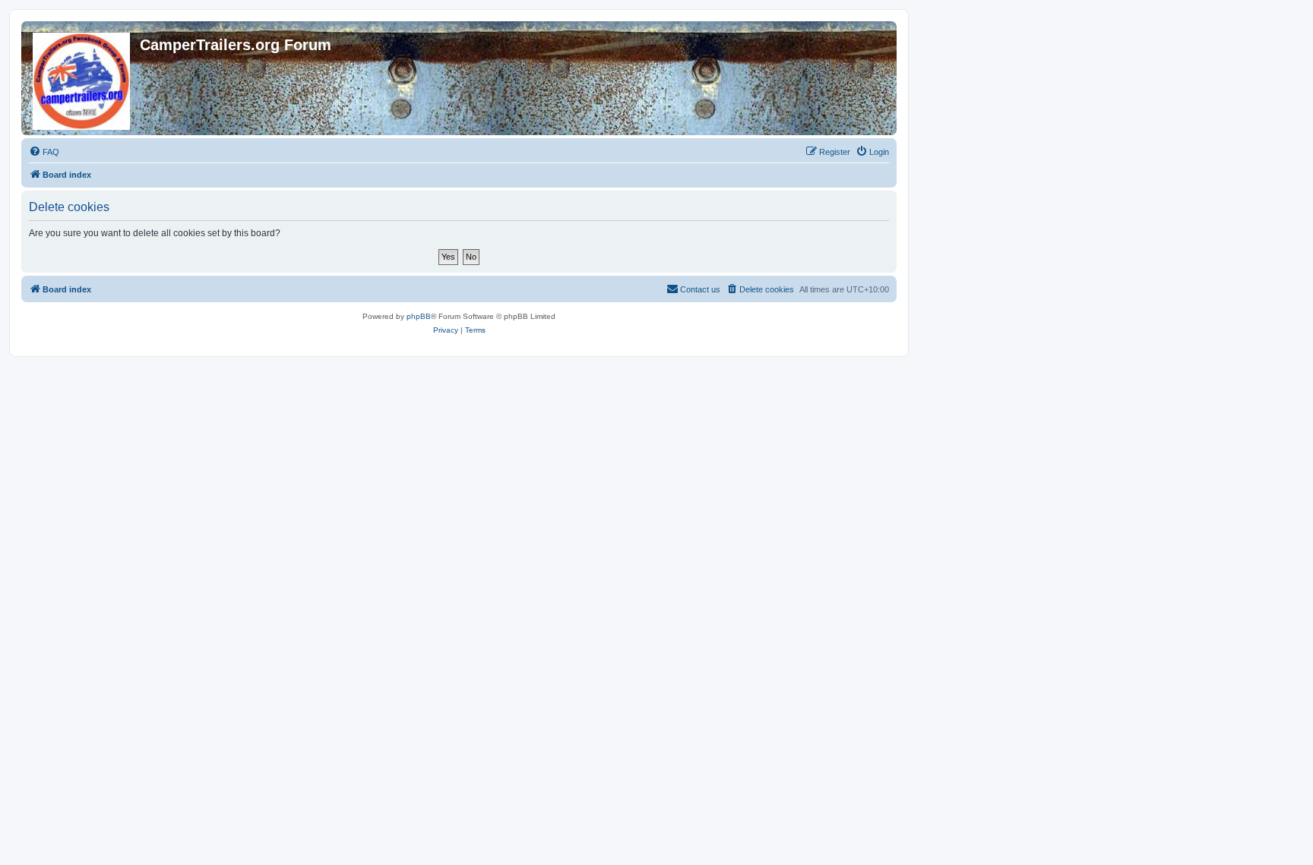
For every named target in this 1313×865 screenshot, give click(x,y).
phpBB (419, 316)
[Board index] (82, 78)
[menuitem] (44, 152)
